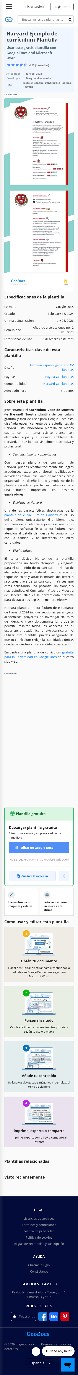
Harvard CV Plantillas (58, 384)
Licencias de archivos (39, 1218)
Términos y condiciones (39, 1225)
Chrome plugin (39, 1265)
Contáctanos (39, 1271)
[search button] (70, 19)
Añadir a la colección (34, 876)
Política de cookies (39, 1237)
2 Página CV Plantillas (58, 377)
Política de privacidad (39, 1231)
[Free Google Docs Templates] (8, 19)
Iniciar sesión (34, 6)
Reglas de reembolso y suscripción (39, 1244)
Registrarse (62, 7)
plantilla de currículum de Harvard (31, 515)
